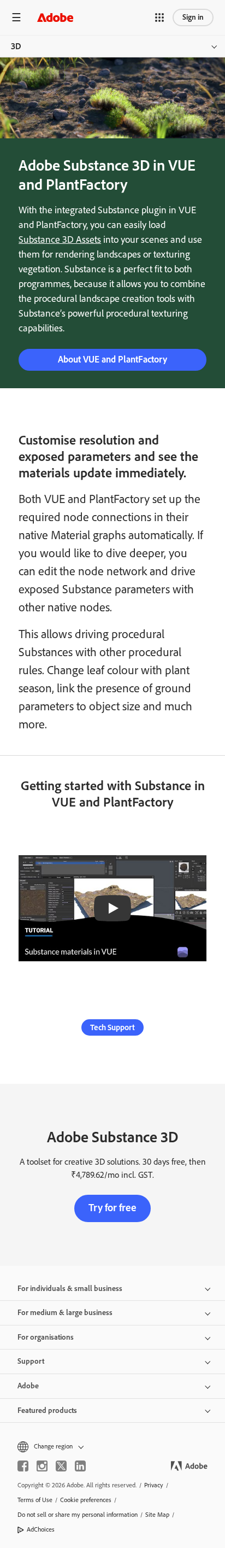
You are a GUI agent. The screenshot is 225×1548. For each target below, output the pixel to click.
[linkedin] (80, 1466)
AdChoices (41, 1529)
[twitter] (61, 1466)
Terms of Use (34, 1500)
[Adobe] (55, 17)
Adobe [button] (28, 1386)
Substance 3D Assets (60, 239)
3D (16, 46)
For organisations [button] (45, 1337)
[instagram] (42, 1466)
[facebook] (22, 1466)
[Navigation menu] (16, 17)
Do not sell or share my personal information (77, 1514)
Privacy (153, 1485)
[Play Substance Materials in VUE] (112, 908)
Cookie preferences (85, 1500)
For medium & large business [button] (64, 1312)
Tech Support (112, 1027)
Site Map (157, 1514)
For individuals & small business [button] (69, 1288)
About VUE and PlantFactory (112, 359)
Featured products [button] (47, 1410)
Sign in (193, 17)
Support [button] (30, 1361)
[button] (159, 17)
